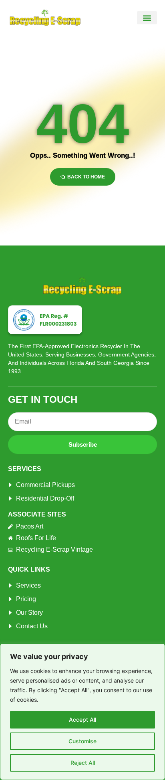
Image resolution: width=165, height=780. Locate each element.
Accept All (82, 719)
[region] (82, 711)
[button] (147, 17)
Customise (82, 741)
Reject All (82, 762)
